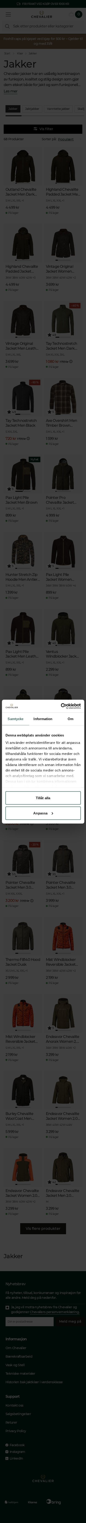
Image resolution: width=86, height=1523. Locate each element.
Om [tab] (70, 719)
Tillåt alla (43, 798)
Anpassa (40, 813)
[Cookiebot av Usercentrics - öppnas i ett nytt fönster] (61, 706)
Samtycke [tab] (15, 719)
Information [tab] (42, 719)
